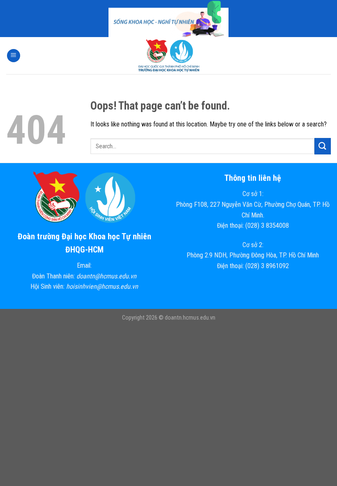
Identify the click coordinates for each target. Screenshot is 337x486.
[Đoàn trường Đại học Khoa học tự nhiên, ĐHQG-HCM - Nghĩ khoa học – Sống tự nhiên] (168, 55)
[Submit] (322, 146)
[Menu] (13, 56)
